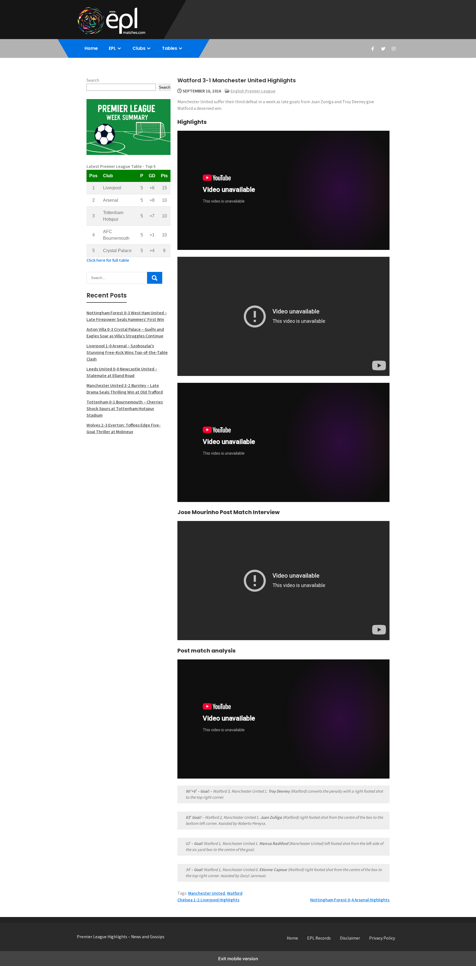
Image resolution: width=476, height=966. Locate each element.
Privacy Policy (382, 938)
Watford (234, 893)
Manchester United (206, 893)
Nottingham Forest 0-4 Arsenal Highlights (350, 900)
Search (92, 80)
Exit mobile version (238, 958)
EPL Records (319, 938)
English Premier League (253, 91)
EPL (112, 48)
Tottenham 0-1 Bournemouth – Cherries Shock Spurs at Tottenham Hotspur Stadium (124, 408)
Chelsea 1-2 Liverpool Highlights (208, 900)
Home (91, 48)
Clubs (138, 48)
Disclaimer (350, 938)
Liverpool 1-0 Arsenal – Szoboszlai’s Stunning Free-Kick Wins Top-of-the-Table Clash (127, 352)
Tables (169, 48)
